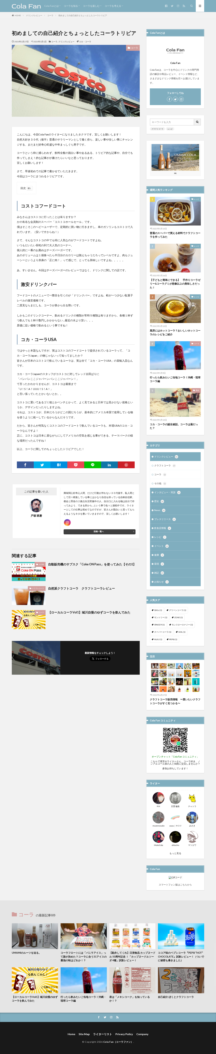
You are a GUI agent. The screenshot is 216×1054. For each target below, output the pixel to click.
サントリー (160, 617)
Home (71, 1034)
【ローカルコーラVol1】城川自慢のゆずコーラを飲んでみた (89, 612)
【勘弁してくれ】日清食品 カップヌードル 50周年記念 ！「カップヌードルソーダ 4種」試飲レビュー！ (132, 956)
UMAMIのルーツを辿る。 (26, 952)
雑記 (158, 572)
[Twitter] (42, 464)
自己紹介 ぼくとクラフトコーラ (176, 996)
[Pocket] (75, 464)
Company (142, 1034)
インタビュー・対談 (167, 492)
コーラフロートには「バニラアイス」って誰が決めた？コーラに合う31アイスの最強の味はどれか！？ (84, 956)
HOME (18, 15)
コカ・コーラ (85, 41)
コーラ (50, 15)
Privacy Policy (124, 1034)
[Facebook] (25, 464)
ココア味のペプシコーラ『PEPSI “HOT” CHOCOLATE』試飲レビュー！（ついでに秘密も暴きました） (181, 956)
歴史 (197, 390)
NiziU (158, 639)
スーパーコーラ (162, 632)
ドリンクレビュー (34, 15)
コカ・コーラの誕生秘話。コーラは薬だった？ (174, 426)
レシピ (170, 129)
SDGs (158, 610)
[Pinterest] (126, 464)
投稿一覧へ (99, 531)
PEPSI (173, 639)
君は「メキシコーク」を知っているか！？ (129, 998)
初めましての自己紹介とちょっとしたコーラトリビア (82, 15)
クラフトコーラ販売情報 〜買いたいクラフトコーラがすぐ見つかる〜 (175, 701)
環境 (158, 563)
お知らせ (161, 581)
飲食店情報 (162, 528)
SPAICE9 (159, 624)
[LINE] (92, 464)
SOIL (181, 632)
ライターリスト (102, 1034)
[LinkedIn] (109, 464)
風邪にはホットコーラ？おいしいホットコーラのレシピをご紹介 (175, 332)
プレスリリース (164, 519)
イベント (161, 545)
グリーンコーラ (177, 610)
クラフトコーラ (38, 588)
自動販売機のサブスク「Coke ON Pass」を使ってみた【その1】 (92, 564)
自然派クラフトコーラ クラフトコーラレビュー (81, 588)
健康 (158, 554)
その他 (41, 564)
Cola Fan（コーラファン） (118, 1041)
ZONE (178, 617)
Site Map (84, 1034)
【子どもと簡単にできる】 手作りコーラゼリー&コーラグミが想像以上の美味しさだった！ (175, 283)
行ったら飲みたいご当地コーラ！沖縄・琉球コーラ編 (175, 379)
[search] (197, 122)
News (159, 510)
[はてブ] (58, 464)
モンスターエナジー (182, 624)
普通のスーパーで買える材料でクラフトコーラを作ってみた (175, 234)
